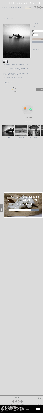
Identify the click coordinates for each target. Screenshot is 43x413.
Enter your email (12, 207)
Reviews (1, 208)
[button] (40, 194)
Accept (38, 409)
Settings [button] (27, 409)
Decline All (32, 409)
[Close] (42, 406)
